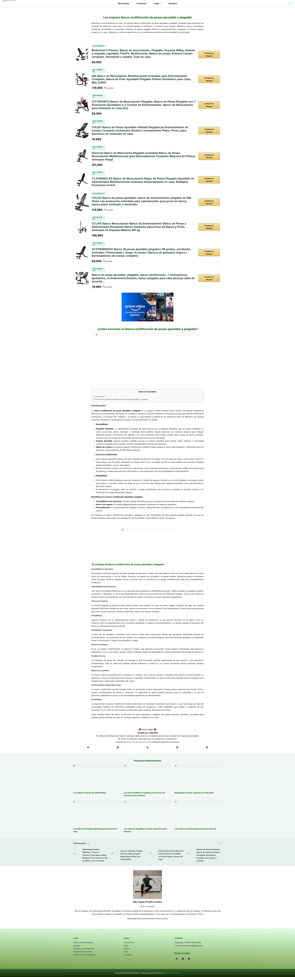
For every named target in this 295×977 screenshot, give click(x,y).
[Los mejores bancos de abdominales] (96, 776)
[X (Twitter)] (118, 747)
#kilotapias (132, 918)
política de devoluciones (136, 742)
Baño (126, 945)
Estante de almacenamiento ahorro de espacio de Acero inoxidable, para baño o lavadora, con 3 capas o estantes (208, 855)
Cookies (76, 945)
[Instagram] (189, 959)
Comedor (128, 955)
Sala (126, 951)
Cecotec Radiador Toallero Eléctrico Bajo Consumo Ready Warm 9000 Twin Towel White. (131, 855)
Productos (141, 3)
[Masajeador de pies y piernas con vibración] (198, 776)
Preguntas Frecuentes (82, 951)
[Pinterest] (147, 747)
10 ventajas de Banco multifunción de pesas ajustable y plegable (120, 399)
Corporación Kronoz (172, 973)
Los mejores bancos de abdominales (89, 793)
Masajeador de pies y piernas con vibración (194, 793)
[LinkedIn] (177, 747)
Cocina (127, 948)
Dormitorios (129, 942)
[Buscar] (290, 3)
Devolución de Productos (84, 955)
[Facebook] (88, 747)
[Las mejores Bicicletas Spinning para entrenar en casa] (96, 812)
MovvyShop (123, 3)
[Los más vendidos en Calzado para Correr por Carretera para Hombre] (147, 776)
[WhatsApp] (207, 747)
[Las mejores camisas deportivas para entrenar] (198, 812)
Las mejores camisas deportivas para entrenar (196, 829)
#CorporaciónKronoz (146, 918)
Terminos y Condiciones (83, 948)
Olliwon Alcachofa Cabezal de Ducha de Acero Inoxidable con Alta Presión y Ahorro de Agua (171, 855)
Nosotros (173, 3)
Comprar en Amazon (209, 54)
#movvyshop (162, 918)
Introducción (99, 396)
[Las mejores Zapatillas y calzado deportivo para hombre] (147, 812)
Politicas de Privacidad (83, 942)
